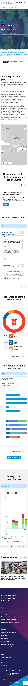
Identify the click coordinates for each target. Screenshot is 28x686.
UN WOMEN (17, 682)
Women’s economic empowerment (15, 533)
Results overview (6, 225)
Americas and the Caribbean (8, 632)
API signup (4, 665)
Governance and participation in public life (14, 531)
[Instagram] (13, 670)
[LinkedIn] (16, 670)
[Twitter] (9, 670)
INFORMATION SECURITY (20, 679)
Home (3, 7)
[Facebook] (6, 670)
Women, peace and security (8, 619)
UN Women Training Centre (9, 595)
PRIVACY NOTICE (12, 679)
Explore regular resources (14, 457)
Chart (3, 373)
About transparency (6, 657)
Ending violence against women (14, 541)
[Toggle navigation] (26, 3)
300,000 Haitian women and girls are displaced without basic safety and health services (13, 52)
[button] (15, 149)
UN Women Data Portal (8, 598)
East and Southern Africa (7, 641)
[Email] (19, 670)
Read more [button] (6, 204)
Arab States (4, 635)
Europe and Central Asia (7, 644)
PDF (23, 286)
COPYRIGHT (11, 682)
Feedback (3, 662)
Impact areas (5, 486)
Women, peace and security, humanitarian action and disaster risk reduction (14, 537)
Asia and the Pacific (6, 638)
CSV (19, 286)
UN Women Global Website (9, 600)
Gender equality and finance (8, 613)
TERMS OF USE (4, 679)
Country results (10, 7)
